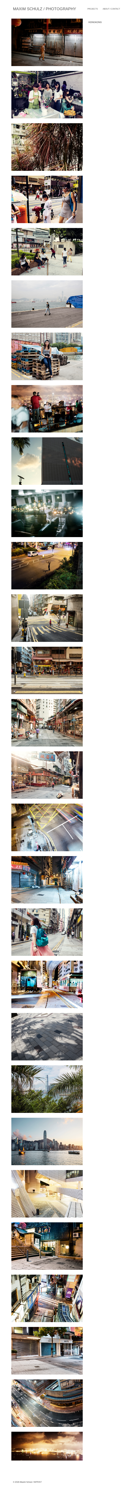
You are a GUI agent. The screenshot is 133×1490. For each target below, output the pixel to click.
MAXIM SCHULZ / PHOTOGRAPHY (44, 9)
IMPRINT (38, 1482)
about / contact (111, 9)
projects (92, 9)
